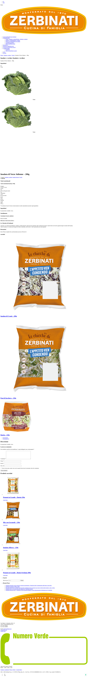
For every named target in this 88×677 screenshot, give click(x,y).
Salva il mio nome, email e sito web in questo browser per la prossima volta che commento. (20, 468)
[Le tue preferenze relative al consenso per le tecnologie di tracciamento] (86, 675)
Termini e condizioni (5, 669)
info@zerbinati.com (7, 628)
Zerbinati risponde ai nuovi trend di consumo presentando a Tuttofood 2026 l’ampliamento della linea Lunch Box (29, 585)
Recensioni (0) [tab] (6, 438)
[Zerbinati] (44, 621)
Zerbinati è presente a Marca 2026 (13, 586)
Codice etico (3, 631)
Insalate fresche (16, 177)
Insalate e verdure (7, 55)
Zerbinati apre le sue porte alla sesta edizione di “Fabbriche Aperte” (19, 589)
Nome (2, 461)
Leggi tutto (5, 500)
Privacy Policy (13, 669)
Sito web (2, 465)
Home (2, 55)
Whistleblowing (4, 630)
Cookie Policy (19, 669)
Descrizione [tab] (5, 437)
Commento (3, 458)
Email (2, 463)
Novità (13, 55)
